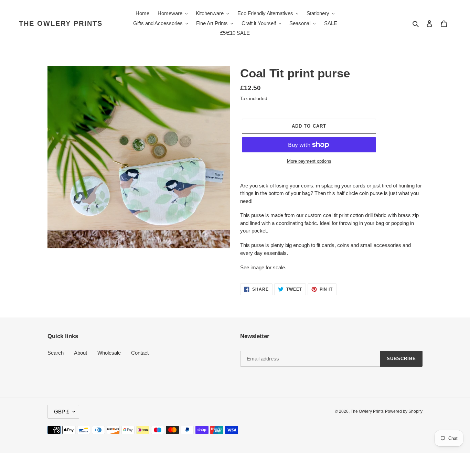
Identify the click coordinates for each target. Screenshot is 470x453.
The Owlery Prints (61, 23)
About (80, 353)
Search (55, 353)
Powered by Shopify (404, 411)
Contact (140, 353)
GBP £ (61, 411)
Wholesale (109, 353)
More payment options (309, 161)
